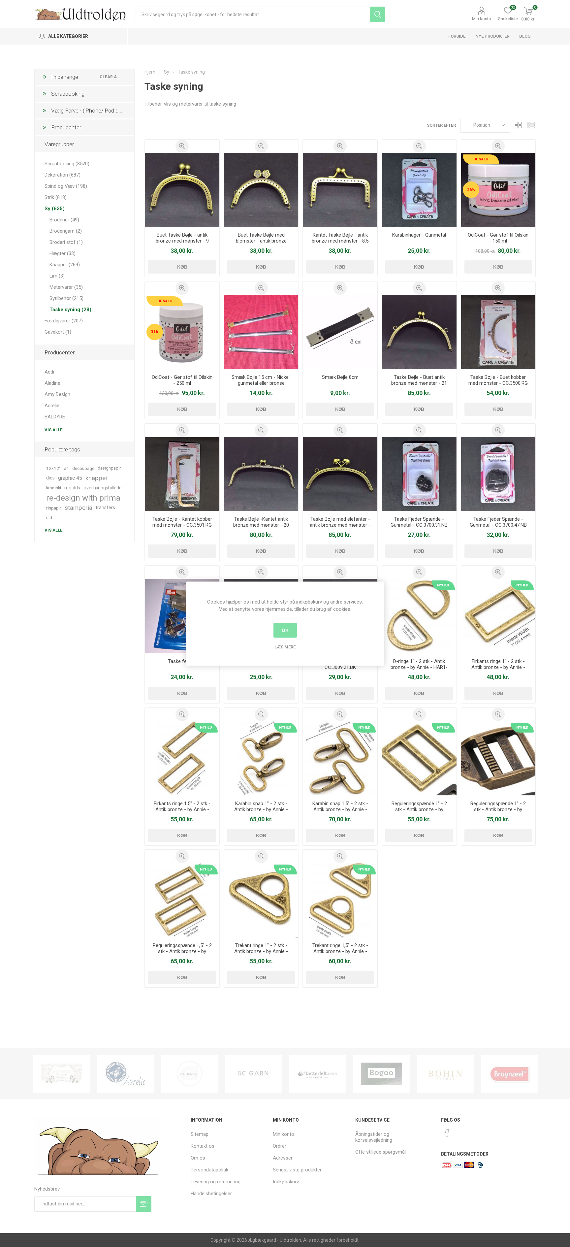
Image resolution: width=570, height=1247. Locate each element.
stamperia (78, 507)
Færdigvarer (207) (64, 321)
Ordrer (279, 1146)
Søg (377, 14)
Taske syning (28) (70, 309)
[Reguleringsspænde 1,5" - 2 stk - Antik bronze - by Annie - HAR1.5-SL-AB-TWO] (182, 900)
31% (155, 331)
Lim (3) (57, 276)
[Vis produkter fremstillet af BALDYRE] (189, 1074)
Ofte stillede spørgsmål (380, 1152)
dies (50, 478)
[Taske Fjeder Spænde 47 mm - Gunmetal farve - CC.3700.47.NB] (498, 474)
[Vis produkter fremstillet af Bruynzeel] (509, 1074)
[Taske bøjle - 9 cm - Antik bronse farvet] (182, 190)
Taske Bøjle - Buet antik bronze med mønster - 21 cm (419, 383)
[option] (62, 1074)
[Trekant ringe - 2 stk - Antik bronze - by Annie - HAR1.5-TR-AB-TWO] (340, 900)
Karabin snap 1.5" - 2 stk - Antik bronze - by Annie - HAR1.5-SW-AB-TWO (340, 809)
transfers (105, 507)
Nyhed (443, 585)
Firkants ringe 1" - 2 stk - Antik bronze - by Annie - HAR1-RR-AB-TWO (498, 667)
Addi (49, 372)
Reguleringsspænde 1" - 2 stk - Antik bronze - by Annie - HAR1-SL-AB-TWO (419, 809)
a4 (66, 468)
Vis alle (53, 429)
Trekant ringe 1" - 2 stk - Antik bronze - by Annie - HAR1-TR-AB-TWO (261, 951)
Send (143, 1204)
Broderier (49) (64, 220)
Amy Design (57, 394)
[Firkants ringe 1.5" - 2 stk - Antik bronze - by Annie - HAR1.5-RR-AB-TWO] (182, 758)
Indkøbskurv (286, 1182)
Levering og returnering (215, 1182)
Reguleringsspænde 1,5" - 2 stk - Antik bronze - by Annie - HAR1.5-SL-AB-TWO (182, 951)
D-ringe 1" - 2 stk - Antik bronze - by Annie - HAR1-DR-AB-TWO (419, 667)
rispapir (53, 507)
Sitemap (199, 1134)
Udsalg (480, 159)
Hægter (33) (62, 253)
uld (49, 517)
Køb (182, 267)
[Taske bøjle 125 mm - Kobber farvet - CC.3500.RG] (498, 332)
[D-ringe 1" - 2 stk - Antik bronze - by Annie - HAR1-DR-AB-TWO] (419, 616)
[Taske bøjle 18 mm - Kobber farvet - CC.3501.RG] (182, 474)
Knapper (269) (64, 265)
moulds (72, 488)
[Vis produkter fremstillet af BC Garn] (253, 1074)
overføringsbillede (102, 488)
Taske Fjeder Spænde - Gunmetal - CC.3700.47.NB (498, 522)
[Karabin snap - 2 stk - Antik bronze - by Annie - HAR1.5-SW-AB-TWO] (340, 758)
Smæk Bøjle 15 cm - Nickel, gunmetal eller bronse (261, 380)
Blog (525, 36)
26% (471, 189)
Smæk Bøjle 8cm (340, 377)
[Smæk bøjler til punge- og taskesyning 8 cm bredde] (340, 332)
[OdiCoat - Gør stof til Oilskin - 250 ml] (182, 332)
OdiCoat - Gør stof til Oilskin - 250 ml (182, 380)
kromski (53, 487)
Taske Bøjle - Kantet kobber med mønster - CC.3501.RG (182, 522)
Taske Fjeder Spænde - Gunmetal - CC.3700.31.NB (419, 522)
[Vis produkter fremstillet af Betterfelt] (317, 1074)
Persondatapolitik (209, 1170)
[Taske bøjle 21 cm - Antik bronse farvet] (419, 332)
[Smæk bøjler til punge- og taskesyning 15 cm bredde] (261, 332)
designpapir (109, 468)
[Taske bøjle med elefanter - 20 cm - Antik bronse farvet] (340, 474)
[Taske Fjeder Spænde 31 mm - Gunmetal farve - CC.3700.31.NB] (419, 474)
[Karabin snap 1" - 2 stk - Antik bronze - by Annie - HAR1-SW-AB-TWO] (261, 758)
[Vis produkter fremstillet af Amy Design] (61, 1074)
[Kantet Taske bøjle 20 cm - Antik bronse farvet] (261, 474)
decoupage (83, 468)
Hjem (149, 72)
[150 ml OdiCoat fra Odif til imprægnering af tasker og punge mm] (498, 190)
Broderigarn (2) (65, 231)
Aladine (52, 383)
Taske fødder (182, 661)
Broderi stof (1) (66, 242)
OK (285, 630)
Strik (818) (56, 197)
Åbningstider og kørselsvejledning (373, 1137)
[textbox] (252, 14)
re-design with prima (83, 498)
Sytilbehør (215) (66, 298)
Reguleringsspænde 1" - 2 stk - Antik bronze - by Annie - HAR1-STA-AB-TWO (498, 809)
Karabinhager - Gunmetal (419, 235)
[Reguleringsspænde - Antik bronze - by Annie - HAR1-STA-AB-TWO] (498, 758)
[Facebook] (447, 1133)
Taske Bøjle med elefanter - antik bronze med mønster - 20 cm (340, 525)
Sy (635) (55, 209)
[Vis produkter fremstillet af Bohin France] (445, 1074)
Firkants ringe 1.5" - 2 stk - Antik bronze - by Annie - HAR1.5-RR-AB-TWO (182, 809)
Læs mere (285, 646)
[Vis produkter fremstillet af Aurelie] (125, 1074)
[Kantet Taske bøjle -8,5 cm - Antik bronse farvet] (340, 190)
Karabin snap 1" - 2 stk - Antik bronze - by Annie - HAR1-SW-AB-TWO (261, 809)
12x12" (53, 468)
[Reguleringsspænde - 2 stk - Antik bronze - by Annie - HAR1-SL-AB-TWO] (419, 758)
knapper (96, 478)
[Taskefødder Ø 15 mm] (182, 616)
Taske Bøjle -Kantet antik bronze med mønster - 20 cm (261, 525)
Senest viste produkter (297, 1170)
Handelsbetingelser (211, 1194)
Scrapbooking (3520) (67, 164)
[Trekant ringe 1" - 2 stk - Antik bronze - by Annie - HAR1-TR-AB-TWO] (261, 900)
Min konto (481, 18)
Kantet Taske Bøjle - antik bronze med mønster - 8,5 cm (340, 241)
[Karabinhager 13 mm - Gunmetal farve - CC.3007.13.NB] (419, 190)
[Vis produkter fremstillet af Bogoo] (381, 1074)
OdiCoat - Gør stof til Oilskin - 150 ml (498, 238)
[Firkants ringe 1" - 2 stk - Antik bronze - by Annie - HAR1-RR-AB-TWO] (498, 616)
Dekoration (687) (62, 175)
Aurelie (52, 406)
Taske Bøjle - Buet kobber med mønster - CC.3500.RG (498, 380)
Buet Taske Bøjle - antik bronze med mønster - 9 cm (182, 241)
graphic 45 (70, 478)
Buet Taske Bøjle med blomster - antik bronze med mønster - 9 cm (261, 241)
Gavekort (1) (58, 332)
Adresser (283, 1158)
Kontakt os (202, 1146)
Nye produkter (492, 36)
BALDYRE (55, 417)
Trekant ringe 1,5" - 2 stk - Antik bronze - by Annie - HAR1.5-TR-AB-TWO (340, 951)
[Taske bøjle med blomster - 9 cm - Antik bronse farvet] (261, 190)
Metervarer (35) (66, 287)
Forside (456, 36)
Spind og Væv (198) (66, 186)
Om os (198, 1158)
